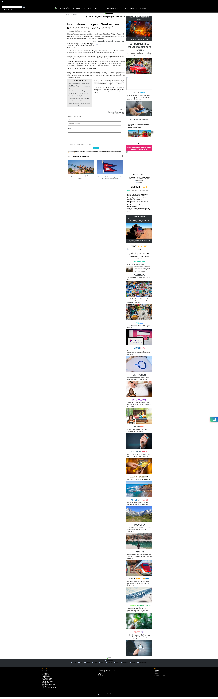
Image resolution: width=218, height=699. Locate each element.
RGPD (100, 673)
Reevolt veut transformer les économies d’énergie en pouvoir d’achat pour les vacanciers (137, 610)
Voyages (139, 606)
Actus (139, 93)
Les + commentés (144, 190)
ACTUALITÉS (65, 8)
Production (139, 525)
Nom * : (70, 119)
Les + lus (134, 190)
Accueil (67, 14)
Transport (139, 552)
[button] (126, 132)
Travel (139, 579)
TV (103, 8)
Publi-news (139, 275)
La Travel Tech (47, 678)
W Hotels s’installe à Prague (77, 91)
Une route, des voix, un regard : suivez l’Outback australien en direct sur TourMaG (139, 220)
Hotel (139, 427)
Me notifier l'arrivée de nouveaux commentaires (80, 144)
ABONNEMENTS (113, 8)
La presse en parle (160, 675)
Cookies (100, 675)
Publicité (156, 672)
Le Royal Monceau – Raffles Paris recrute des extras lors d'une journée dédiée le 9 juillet (138, 637)
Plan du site (102, 672)
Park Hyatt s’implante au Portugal (138, 479)
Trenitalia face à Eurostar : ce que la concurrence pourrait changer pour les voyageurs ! (139, 556)
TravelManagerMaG (48, 684)
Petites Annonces (130, 8)
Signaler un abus (72, 153)
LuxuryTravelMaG (48, 680)
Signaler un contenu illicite (106, 670)
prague (122, 112)
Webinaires (139, 262)
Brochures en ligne (48, 672)
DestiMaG (45, 675)
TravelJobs (45, 683)
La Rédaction (103, 41)
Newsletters (93, 8)
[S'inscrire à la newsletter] (214, 419)
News (128, 190)
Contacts (143, 8)
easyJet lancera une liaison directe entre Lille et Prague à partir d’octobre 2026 (79, 86)
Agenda (156, 673)
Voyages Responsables (49, 687)
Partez (139, 500)
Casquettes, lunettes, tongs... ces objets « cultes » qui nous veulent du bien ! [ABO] (139, 404)
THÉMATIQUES (79, 8)
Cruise (139, 348)
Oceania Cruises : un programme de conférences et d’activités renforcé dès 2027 (139, 210)
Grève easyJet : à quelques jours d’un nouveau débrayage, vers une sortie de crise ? (99, 17)
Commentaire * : (71, 131)
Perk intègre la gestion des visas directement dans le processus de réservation (137, 583)
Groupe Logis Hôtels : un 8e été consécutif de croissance (137, 198)
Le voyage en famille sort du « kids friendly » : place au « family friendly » (139, 55)
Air (139, 323)
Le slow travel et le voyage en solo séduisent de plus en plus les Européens (138, 529)
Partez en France (47, 681)
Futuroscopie (139, 400)
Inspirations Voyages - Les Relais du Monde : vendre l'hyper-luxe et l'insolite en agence (139, 255)
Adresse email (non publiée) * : (74, 123)
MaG (139, 477)
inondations (115, 112)
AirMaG (44, 670)
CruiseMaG (45, 673)
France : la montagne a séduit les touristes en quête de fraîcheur (137, 195)
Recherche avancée (7, 9)
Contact (156, 670)
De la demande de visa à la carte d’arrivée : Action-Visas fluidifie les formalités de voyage (138, 97)
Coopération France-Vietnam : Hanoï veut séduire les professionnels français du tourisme (138, 300)
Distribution (139, 375)
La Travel (139, 452)
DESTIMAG (73, 14)
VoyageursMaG (47, 686)
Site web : (70, 127)
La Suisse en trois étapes (135, 264)
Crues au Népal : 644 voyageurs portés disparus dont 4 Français (110, 177)
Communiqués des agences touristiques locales (139, 47)
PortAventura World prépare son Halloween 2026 (81, 177)
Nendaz (139, 19)
